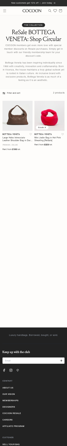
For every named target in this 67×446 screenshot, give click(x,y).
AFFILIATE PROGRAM (13, 426)
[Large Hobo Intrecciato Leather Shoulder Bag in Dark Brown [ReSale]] (17, 116)
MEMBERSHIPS (10, 401)
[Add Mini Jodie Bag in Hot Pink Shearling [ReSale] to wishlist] (63, 134)
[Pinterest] (17, 370)
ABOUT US (8, 388)
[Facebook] (4, 370)
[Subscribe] (61, 360)
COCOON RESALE (11, 413)
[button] (4, 10)
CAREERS (7, 420)
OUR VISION (8, 394)
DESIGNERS (8, 407)
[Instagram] (10, 370)
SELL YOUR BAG (11, 445)
